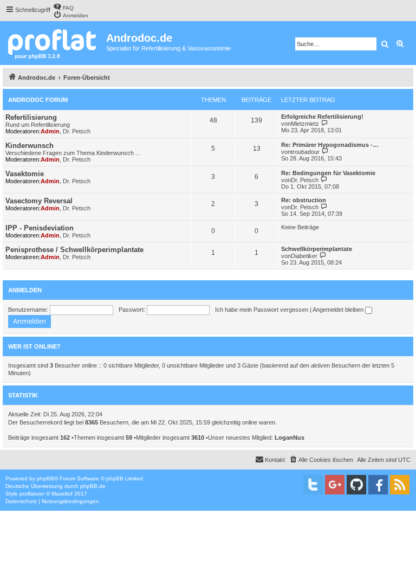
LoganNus (289, 437)
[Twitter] (313, 484)
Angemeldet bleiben (339, 309)
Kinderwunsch (29, 146)
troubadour (305, 152)
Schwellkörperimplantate (316, 249)
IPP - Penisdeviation (39, 228)
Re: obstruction (303, 200)
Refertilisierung (31, 117)
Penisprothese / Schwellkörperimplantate (74, 250)
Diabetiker (304, 256)
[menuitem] (63, 7)
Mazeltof (62, 494)
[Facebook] (378, 484)
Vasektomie (24, 174)
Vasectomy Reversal (39, 201)
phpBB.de (93, 486)
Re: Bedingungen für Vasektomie (328, 173)
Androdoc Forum (38, 100)
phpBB (45, 478)
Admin (50, 131)
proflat (27, 494)
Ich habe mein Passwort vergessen (261, 309)
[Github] (356, 484)
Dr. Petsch (76, 131)
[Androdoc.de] (54, 43)
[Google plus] (334, 484)
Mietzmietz (305, 123)
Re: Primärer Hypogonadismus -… (330, 145)
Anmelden (25, 290)
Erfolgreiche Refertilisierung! (322, 116)
